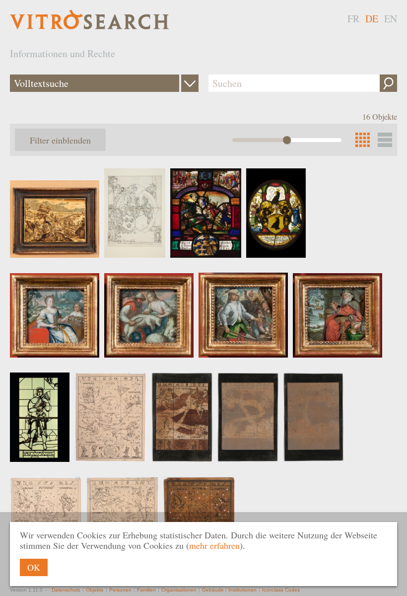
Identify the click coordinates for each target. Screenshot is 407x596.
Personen (120, 590)
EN (390, 18)
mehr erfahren (214, 545)
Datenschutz (66, 590)
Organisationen (179, 590)
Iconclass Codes (281, 590)
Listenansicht (385, 140)
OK (33, 567)
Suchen (388, 83)
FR (353, 18)
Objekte (95, 590)
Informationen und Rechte (62, 53)
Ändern (190, 83)
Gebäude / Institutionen (229, 590)
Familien (146, 590)
